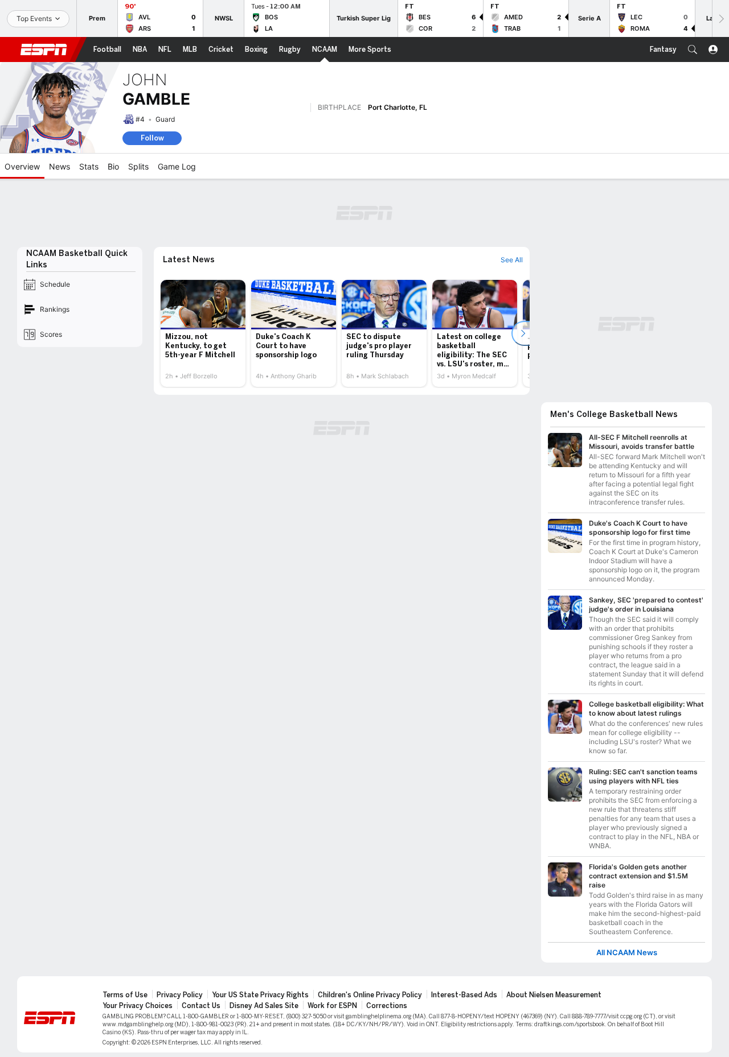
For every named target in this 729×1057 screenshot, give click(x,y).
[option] (203, 333)
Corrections (386, 1006)
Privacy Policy (180, 995)
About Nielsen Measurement (553, 995)
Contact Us (201, 1006)
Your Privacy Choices (138, 1006)
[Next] (720, 18)
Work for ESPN (332, 1006)
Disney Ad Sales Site (264, 1006)
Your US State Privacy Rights (260, 995)
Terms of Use (125, 995)
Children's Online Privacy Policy (370, 995)
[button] (692, 49)
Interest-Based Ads (464, 995)
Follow (152, 138)
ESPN (44, 49)
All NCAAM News (626, 952)
